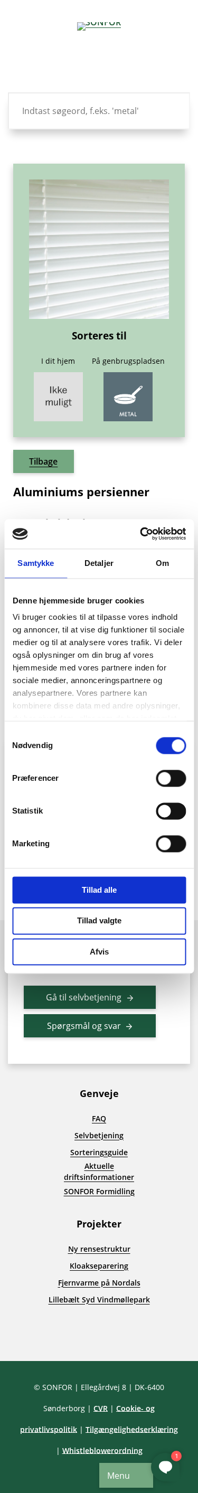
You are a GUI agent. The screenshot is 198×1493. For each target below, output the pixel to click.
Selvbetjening (99, 1135)
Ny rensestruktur (99, 1249)
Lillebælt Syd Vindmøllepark (99, 1299)
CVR (100, 1408)
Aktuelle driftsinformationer (99, 1171)
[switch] (171, 778)
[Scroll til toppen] (26, 1334)
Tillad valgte (99, 920)
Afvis (99, 951)
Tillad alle (99, 889)
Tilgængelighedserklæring (132, 1429)
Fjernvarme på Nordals (99, 1283)
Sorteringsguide (99, 1152)
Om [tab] (162, 563)
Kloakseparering (99, 1266)
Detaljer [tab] (99, 563)
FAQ (99, 1118)
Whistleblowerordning (102, 1450)
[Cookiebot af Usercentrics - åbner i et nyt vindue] (141, 534)
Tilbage (43, 461)
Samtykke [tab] (35, 563)
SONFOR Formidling (99, 1191)
